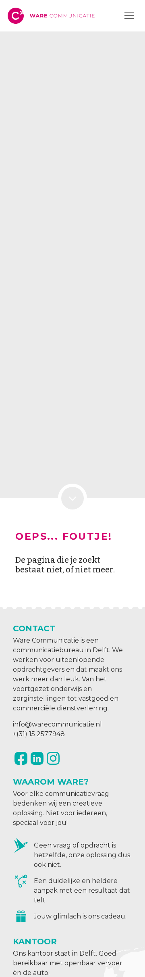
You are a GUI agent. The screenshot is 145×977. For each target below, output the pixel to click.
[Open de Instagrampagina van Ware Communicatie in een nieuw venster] (53, 758)
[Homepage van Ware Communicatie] (52, 16)
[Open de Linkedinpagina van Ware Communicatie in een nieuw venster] (37, 758)
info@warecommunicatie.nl (57, 724)
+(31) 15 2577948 (39, 734)
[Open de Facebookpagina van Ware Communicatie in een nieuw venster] (21, 758)
